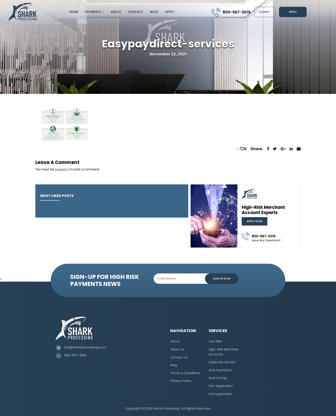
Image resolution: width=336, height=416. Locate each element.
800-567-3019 (236, 12)
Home (73, 12)
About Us (177, 349)
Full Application (220, 394)
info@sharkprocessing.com (85, 347)
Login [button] (263, 12)
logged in (62, 169)
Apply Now (254, 221)
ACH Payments (220, 370)
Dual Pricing (218, 378)
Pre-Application (221, 386)
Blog (154, 12)
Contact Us (179, 357)
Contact (135, 12)
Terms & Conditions (185, 373)
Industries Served (222, 362)
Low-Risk (215, 341)
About (116, 12)
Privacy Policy (180, 381)
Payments (93, 12)
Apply (169, 12)
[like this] (242, 149)
